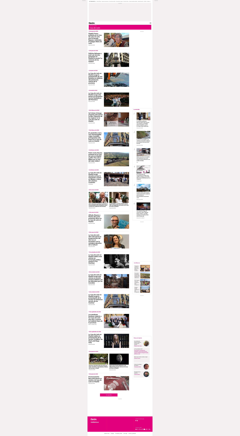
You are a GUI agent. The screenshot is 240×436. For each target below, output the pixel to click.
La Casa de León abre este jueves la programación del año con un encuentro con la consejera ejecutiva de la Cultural (95, 240)
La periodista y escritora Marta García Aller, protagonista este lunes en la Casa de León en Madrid (119, 205)
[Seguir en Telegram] (140, 429)
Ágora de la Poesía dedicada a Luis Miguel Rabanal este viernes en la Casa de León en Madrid (118, 367)
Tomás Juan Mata (137, 366)
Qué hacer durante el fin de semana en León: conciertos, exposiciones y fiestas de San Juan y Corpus (98, 367)
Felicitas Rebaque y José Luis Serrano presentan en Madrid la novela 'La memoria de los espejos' (95, 57)
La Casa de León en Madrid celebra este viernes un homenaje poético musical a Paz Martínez (95, 259)
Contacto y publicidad (132, 433)
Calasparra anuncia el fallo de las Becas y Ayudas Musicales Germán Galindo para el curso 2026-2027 (137, 268)
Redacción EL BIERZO (140, 217)
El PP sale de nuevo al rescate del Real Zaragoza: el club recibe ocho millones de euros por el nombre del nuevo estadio (137, 282)
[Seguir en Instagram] (142, 429)
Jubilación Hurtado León (150, 1)
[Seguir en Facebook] (139, 429)
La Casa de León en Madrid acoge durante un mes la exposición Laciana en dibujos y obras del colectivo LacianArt (95, 177)
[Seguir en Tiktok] (146, 429)
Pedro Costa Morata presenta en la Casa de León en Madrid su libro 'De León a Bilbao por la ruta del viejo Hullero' (95, 157)
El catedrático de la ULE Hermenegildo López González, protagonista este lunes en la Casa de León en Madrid (95, 137)
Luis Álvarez (90, 184)
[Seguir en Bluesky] (136, 429)
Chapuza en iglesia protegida (133, 1)
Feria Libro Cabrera (125, 1)
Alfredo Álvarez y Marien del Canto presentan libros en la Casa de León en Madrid (95, 218)
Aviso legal (125, 433)
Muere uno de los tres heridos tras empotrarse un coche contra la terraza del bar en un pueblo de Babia (143, 158)
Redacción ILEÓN (91, 45)
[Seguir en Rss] (149, 429)
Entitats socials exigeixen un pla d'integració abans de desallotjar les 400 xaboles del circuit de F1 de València (137, 290)
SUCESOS (145, 1)
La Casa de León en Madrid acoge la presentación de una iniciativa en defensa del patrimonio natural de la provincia (95, 78)
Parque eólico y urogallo (119, 1)
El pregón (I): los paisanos (137, 372)
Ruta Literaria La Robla (112, 1)
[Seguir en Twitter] (137, 429)
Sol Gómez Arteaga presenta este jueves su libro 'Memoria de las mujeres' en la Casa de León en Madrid (95, 117)
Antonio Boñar (137, 374)
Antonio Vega (139, 180)
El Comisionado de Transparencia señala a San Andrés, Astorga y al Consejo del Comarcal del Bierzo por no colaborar (143, 176)
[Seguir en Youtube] (144, 429)
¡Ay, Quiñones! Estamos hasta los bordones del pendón (137, 343)
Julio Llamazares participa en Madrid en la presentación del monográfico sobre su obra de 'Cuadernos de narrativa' (98, 205)
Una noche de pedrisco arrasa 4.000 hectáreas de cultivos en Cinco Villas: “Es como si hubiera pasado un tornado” (137, 275)
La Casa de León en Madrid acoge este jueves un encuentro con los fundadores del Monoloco (95, 96)
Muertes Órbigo (98, 1)
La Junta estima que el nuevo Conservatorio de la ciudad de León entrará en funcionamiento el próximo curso (143, 195)
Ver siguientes (109, 394)
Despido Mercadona (140, 1)
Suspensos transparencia (105, 1)
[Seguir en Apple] (137, 420)
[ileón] (97, 419)
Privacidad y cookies (118, 433)
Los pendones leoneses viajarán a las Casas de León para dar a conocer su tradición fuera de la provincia (95, 319)
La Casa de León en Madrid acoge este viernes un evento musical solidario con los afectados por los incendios (95, 279)
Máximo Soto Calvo (138, 345)
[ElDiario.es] (97, 422)
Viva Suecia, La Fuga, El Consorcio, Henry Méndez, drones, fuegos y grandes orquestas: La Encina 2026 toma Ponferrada (142, 213)
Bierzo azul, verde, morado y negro (141, 356)
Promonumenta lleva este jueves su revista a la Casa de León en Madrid (95, 379)
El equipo (112, 433)
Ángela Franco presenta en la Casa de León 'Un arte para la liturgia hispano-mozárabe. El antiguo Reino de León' (95, 38)
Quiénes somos (107, 433)
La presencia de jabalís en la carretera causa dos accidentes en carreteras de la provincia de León (143, 141)
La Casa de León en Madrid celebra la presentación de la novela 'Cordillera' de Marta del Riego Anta (95, 338)
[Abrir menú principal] (150, 23)
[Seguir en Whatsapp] (148, 429)
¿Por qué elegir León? (138, 348)
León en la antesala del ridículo (137, 365)
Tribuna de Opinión (138, 338)
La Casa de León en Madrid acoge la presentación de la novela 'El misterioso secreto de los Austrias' (95, 299)
